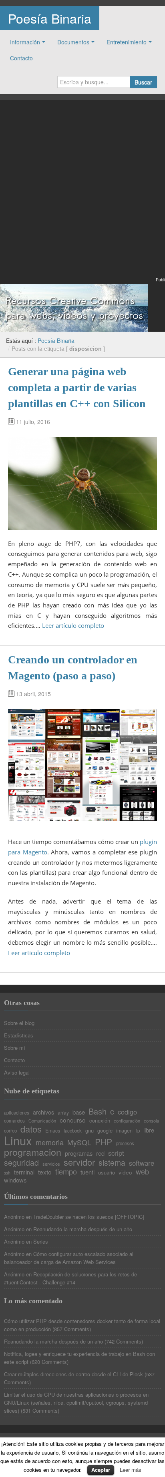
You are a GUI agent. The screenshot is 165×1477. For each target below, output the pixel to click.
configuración (127, 1121)
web (142, 1171)
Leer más (130, 1469)
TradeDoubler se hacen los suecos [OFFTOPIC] (88, 1216)
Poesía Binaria (49, 18)
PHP (103, 1142)
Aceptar (100, 1469)
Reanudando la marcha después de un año (82, 1229)
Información (25, 42)
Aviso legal (17, 1072)
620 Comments (49, 1362)
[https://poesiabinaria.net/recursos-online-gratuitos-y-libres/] (74, 307)
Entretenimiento (127, 42)
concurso (73, 1120)
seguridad (21, 1163)
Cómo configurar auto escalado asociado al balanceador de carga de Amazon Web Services (68, 1258)
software (141, 1163)
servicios (51, 1164)
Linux (18, 1140)
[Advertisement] (82, 193)
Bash (98, 1111)
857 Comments (71, 1329)
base (78, 1112)
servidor (79, 1162)
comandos (14, 1121)
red (100, 1154)
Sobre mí (14, 1047)
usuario (106, 1172)
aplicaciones (16, 1113)
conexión (99, 1120)
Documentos (73, 42)
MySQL (79, 1142)
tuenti (87, 1172)
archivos (43, 1112)
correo (10, 1131)
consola (151, 1121)
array (63, 1112)
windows (15, 1180)
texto (45, 1172)
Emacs (52, 1130)
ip (138, 1131)
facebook (73, 1131)
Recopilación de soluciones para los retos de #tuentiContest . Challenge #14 (70, 1278)
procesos (125, 1143)
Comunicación (42, 1121)
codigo (127, 1112)
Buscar (143, 82)
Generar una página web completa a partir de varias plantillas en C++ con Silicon (77, 387)
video (125, 1172)
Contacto (21, 58)
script (116, 1153)
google (105, 1130)
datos (31, 1129)
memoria (50, 1142)
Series (40, 1241)
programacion (32, 1152)
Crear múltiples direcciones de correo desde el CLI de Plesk (73, 1374)
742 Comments (123, 1341)
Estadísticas (18, 1035)
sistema (112, 1163)
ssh (7, 1173)
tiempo (66, 1171)
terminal (24, 1172)
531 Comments (40, 1410)
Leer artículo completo (73, 625)
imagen (124, 1130)
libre (148, 1130)
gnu (89, 1130)
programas (79, 1154)
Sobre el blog (19, 1023)
